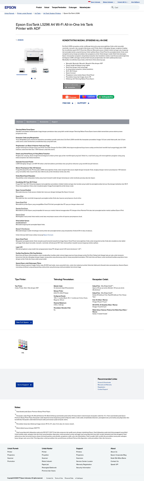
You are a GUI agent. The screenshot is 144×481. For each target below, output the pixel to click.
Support (81, 103)
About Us (114, 452)
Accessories (44, 122)
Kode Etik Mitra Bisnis (118, 458)
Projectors (11, 455)
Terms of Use (59, 478)
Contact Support (103, 389)
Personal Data (69, 478)
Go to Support (23, 385)
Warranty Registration (84, 464)
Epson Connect (48, 235)
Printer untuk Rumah (24, 13)
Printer (9, 452)
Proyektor (45, 455)
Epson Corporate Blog (118, 455)
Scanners (79, 458)
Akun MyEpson (135, 2)
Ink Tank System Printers (52, 13)
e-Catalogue (79, 478)
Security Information (83, 467)
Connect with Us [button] (122, 2)
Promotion (11, 461)
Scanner (10, 458)
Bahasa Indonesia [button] (108, 2)
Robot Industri (47, 461)
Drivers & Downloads (104, 382)
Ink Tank (37, 13)
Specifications (31, 122)
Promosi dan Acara (48, 471)
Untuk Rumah (9, 13)
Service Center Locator (84, 461)
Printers (79, 452)
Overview (19, 122)
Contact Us (115, 461)
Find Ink (66, 103)
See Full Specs (22, 322)
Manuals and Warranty (105, 385)
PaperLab (45, 464)
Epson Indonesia (95, 2)
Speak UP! (114, 464)
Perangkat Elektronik (49, 467)
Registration (101, 387)
